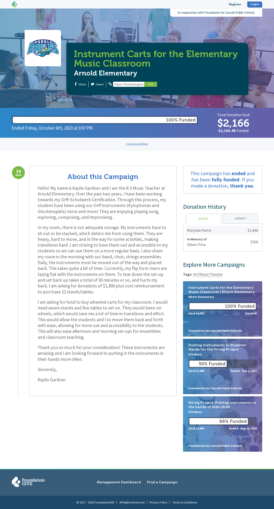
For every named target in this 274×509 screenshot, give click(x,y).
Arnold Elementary (105, 73)
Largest (240, 218)
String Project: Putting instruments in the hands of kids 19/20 (222, 424)
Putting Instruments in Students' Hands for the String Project (222, 366)
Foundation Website (137, 143)
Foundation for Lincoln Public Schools (229, 12)
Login (254, 4)
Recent (203, 218)
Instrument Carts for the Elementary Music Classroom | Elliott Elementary (222, 309)
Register (235, 4)
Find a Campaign (162, 482)
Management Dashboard (119, 482)
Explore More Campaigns (214, 264)
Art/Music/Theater (208, 274)
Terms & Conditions (185, 502)
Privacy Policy (158, 502)
